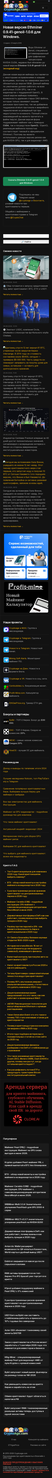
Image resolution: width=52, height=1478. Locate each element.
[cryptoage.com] (16, 7)
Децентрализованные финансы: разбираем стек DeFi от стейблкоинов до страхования (28, 1048)
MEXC (12, 740)
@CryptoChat (16, 217)
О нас (13, 1439)
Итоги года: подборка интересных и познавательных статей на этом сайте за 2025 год (26, 1037)
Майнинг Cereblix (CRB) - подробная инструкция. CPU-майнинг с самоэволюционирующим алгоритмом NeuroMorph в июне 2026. (26, 906)
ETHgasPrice (13, 1445)
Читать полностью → (13, 294)
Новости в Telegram (19, 648)
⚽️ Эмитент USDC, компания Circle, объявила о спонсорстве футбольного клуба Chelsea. (25, 332)
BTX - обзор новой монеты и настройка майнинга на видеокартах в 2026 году (26, 884)
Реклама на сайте (38, 1445)
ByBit (11, 720)
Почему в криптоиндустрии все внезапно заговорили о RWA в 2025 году (27, 1027)
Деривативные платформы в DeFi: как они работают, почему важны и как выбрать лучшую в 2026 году (28, 918)
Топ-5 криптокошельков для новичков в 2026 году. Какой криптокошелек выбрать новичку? (27, 874)
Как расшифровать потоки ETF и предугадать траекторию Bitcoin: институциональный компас (24, 1072)
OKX (11, 730)
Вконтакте (38, 200)
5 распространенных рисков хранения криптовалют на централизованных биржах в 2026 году (26, 893)
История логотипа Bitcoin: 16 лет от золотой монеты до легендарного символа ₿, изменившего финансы (24, 948)
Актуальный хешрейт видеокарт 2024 (22, 829)
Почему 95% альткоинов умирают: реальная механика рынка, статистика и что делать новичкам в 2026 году (27, 984)
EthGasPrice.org (17, 703)
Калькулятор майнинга (38, 1439)
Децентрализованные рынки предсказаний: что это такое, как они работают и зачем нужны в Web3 (26, 995)
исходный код (11, 68)
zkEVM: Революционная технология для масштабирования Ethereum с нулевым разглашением (27, 1006)
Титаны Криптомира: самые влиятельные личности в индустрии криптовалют (28, 974)
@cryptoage (25, 200)
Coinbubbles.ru (16, 686)
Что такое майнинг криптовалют (20, 822)
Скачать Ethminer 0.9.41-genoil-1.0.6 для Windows (26, 181)
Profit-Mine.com (17, 693)
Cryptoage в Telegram (20, 638)
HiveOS (12, 750)
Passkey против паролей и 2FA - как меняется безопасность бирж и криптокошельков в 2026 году (24, 929)
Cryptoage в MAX (18, 628)
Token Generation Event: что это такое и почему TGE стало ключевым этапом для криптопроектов (27, 1017)
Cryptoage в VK (16, 678)
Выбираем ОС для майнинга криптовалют (25, 846)
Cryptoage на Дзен (18, 668)
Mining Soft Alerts (17, 658)
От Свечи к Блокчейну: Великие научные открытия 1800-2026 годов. (27, 939)
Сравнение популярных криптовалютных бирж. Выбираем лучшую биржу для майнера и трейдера (24, 791)
